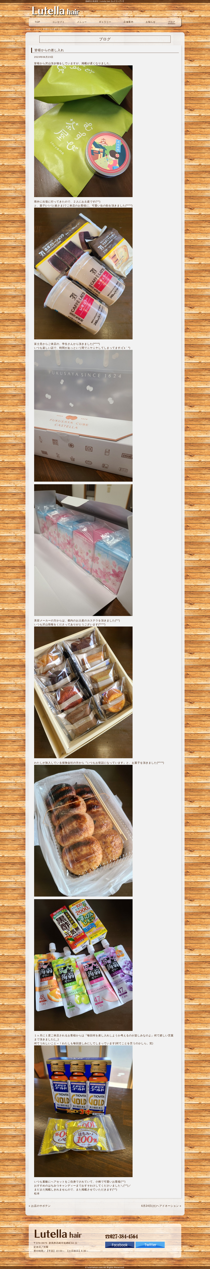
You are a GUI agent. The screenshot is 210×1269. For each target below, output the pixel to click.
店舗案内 (128, 22)
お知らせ (151, 22)
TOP (37, 22)
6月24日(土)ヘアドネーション (160, 1205)
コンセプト (58, 22)
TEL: (121, 1236)
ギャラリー (105, 22)
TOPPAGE (55, 10)
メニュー (82, 22)
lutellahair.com (95, 1267)
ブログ (171, 22)
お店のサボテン (41, 1205)
